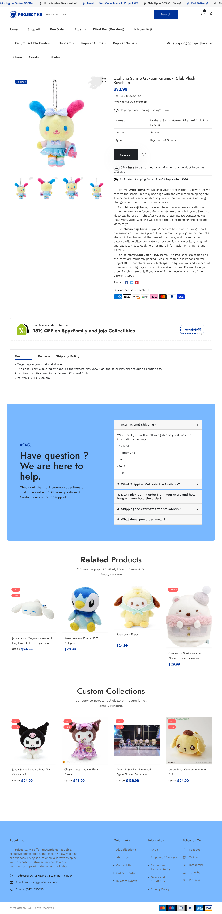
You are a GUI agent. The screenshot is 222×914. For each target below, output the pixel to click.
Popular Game (123, 43)
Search (166, 14)
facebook (195, 849)
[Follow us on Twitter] (131, 282)
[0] (203, 14)
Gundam (65, 43)
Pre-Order (57, 29)
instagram (196, 864)
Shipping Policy (67, 356)
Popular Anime (92, 43)
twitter (194, 857)
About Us (122, 857)
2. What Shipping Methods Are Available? (148, 484)
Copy (199, 333)
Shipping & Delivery (164, 857)
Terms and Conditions (158, 879)
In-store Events (126, 880)
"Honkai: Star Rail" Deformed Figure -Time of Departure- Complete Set (133, 774)
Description (23, 356)
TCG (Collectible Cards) (31, 43)
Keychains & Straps (163, 140)
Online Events (125, 873)
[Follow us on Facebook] (126, 282)
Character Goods (26, 57)
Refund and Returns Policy (160, 867)
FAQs (154, 849)
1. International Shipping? (136, 424)
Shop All (33, 29)
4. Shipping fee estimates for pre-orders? (149, 509)
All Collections (126, 849)
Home (13, 29)
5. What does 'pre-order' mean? (141, 519)
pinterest (195, 880)
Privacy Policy (160, 889)
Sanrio (154, 132)
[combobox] (111, 14)
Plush (79, 29)
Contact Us (123, 865)
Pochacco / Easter (127, 634)
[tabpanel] (21, 188)
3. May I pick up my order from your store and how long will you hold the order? (156, 496)
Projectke (63, 907)
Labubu (54, 57)
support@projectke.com (193, 43)
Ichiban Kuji (143, 29)
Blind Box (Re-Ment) (108, 29)
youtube (194, 872)
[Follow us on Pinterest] (137, 282)
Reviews (44, 356)
